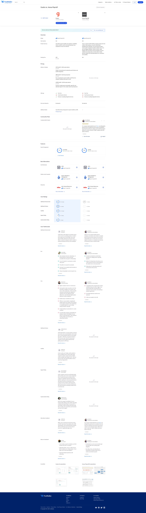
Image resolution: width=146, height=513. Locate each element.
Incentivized (60, 243)
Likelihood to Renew (44, 206)
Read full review (61, 275)
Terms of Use (43, 507)
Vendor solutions (108, 2)
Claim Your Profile (97, 498)
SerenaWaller (63, 252)
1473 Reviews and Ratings (59, 19)
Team (67, 498)
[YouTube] (96, 508)
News (67, 501)
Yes (91, 30)
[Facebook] (99, 508)
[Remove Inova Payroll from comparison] (104, 12)
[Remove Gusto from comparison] (78, 12)
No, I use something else (98, 30)
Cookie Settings (79, 507)
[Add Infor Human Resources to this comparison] (77, 187)
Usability (42, 210)
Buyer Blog (82, 498)
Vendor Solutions (97, 497)
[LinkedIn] (104, 508)
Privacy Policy (53, 507)
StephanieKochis (63, 397)
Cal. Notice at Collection (70, 507)
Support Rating (43, 215)
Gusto (57, 18)
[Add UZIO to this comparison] (77, 167)
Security (48, 507)
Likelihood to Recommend (45, 201)
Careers (67, 500)
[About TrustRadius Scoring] (56, 38)
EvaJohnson (87, 120)
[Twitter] (101, 508)
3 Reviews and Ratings (85, 19)
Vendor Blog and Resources (99, 500)
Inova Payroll (85, 18)
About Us (67, 497)
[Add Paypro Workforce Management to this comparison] (77, 177)
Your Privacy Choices (61, 507)
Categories (100, 2)
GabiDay (62, 440)
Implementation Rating (45, 219)
